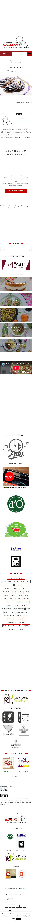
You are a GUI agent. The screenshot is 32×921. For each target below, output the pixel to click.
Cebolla (16, 588)
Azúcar (11, 585)
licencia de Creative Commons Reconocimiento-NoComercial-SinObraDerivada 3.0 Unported (15, 802)
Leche (26, 595)
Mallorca (18, 598)
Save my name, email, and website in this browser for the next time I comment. (16, 184)
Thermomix (26, 625)
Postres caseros (7, 608)
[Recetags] (8, 763)
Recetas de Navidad (22, 615)
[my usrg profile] (23, 772)
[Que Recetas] (8, 772)
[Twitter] (21, 106)
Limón (10, 598)
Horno (27, 591)
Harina (14, 591)
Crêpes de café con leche (16, 344)
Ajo (5, 585)
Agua (22, 581)
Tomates (20, 629)
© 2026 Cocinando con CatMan (13, 888)
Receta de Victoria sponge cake (16, 283)
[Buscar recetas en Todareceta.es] (6, 786)
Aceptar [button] (18, 918)
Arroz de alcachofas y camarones (16, 313)
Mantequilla (7, 602)
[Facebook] (18, 106)
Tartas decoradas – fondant (16, 622)
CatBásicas (25, 585)
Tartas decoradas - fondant (11, 625)
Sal (21, 619)
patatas (16, 605)
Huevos (13, 595)
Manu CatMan (18, 62)
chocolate (24, 588)
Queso (28, 608)
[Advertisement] (16, 17)
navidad (26, 602)
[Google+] (24, 106)
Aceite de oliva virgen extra (16, 578)
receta (6, 612)
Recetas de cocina (22, 612)
